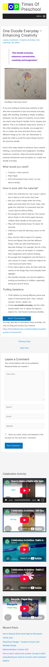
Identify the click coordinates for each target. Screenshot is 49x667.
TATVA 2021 (8, 638)
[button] (39, 16)
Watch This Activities (17, 318)
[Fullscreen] (43, 500)
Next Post (24, 348)
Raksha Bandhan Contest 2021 (16, 649)
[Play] (6, 500)
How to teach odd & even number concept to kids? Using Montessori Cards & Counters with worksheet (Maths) (24, 657)
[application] (24, 490)
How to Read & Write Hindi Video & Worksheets (22, 634)
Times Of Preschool (31, 7)
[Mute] (38, 500)
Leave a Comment (10, 40)
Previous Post (24, 341)
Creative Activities (27, 40)
